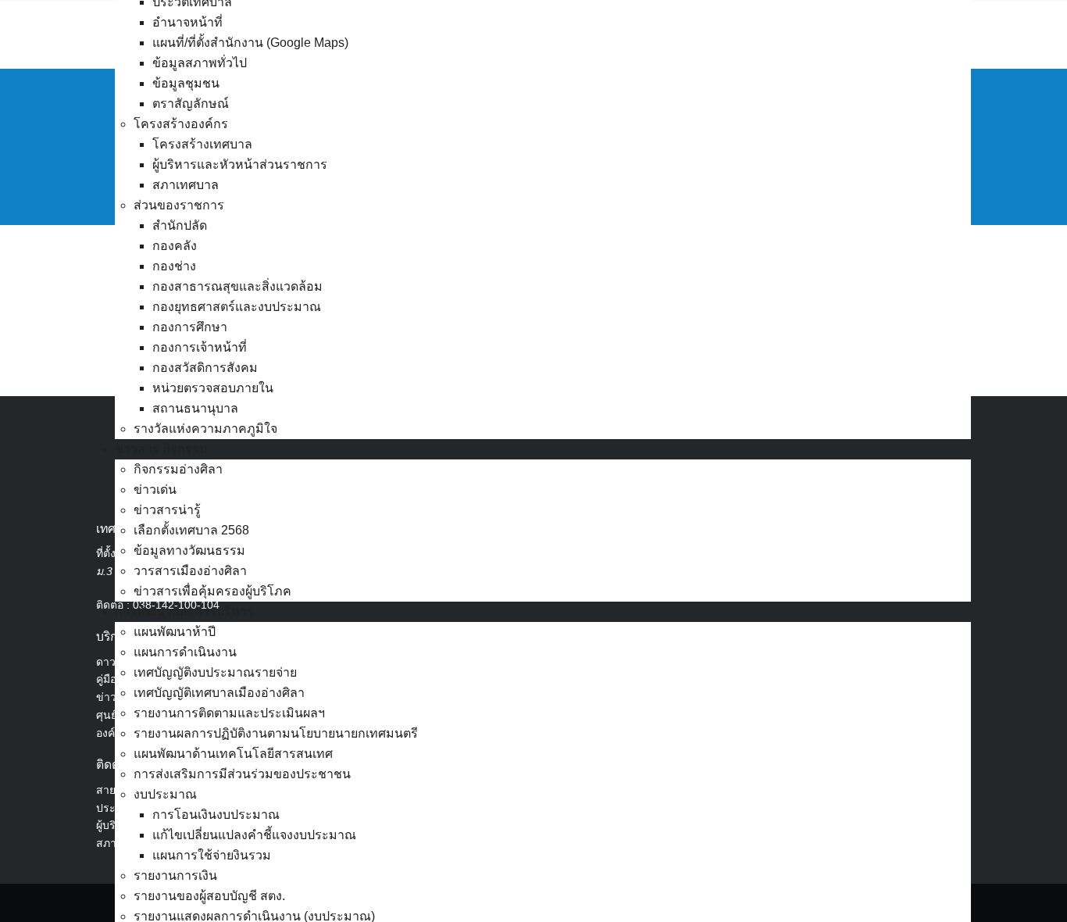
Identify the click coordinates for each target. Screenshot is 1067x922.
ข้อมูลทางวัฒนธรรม (189, 550)
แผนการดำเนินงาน (185, 652)
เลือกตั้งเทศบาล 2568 (191, 530)
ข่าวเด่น (155, 489)
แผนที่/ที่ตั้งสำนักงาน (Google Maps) (250, 42)
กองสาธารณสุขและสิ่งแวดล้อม (237, 286)
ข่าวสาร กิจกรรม (161, 449)
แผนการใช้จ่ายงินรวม (211, 855)
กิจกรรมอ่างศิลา (178, 469)
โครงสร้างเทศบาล (202, 144)
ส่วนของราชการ (179, 205)
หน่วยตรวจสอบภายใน (212, 388)
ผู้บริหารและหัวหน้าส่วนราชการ (239, 164)
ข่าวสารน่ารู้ (167, 509)
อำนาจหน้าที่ (187, 22)
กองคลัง (174, 245)
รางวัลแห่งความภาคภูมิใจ (205, 428)
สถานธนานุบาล (195, 408)
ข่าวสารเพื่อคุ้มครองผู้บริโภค (212, 591)
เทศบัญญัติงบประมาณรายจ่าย (215, 672)
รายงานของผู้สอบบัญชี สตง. (209, 895)
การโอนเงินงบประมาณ (216, 814)
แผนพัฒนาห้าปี (175, 631)
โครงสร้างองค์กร (181, 123)
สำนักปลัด (179, 225)
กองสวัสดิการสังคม (205, 367)
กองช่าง (174, 266)
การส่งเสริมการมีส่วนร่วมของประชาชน (242, 774)
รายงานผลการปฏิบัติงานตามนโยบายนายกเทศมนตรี (276, 733)
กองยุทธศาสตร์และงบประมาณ (236, 306)
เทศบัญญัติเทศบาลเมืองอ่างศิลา (219, 692)
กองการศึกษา (189, 327)
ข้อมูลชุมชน (185, 83)
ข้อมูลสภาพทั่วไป (199, 63)
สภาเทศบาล (185, 184)
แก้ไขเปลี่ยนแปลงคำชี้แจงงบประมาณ (254, 835)
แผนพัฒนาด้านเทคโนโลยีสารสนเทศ (233, 753)
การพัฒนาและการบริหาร (184, 611)
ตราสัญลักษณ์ (190, 103)
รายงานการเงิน (175, 875)
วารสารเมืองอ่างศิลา (190, 570)
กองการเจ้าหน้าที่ (199, 347)
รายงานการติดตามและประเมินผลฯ (229, 713)
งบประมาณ (165, 794)
